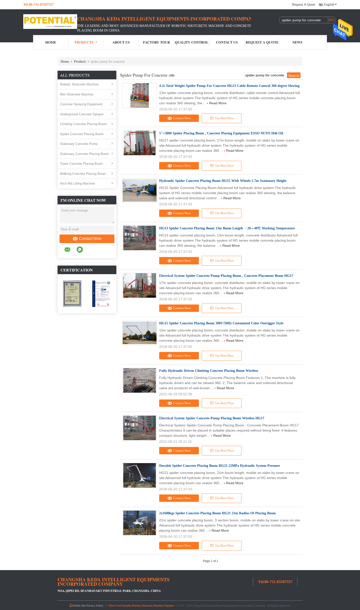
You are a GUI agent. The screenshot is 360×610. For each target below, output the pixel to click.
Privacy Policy (94, 605)
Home (50, 42)
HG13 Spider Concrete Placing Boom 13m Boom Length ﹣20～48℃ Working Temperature (227, 228)
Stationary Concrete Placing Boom (84, 154)
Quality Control (191, 42)
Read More (218, 103)
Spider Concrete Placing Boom (82, 134)
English (329, 4)
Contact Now (90, 238)
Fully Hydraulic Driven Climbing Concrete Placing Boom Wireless (208, 371)
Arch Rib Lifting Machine (77, 183)
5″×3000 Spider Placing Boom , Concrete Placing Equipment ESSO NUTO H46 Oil (221, 133)
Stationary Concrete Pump (78, 144)
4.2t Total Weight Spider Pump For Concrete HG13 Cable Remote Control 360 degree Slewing (229, 86)
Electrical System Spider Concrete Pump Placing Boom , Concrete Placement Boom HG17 (226, 276)
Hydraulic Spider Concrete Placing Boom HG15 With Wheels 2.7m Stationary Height (223, 181)
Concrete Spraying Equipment (81, 104)
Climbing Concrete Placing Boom (83, 124)
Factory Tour (156, 42)
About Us (121, 42)
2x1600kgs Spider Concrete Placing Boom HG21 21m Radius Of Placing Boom (217, 513)
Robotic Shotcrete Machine (79, 84)
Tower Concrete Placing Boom (81, 163)
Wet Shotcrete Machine (76, 94)
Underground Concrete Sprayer (82, 114)
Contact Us (227, 42)
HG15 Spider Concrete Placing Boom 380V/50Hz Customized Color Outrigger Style (221, 323)
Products (84, 42)
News (297, 42)
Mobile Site (79, 605)
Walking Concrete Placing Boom (83, 174)
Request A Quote (303, 4)
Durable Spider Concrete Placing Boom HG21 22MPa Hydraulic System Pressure (219, 466)
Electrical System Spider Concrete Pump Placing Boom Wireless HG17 (211, 418)
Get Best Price (224, 118)
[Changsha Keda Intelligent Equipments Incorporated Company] (50, 21)
